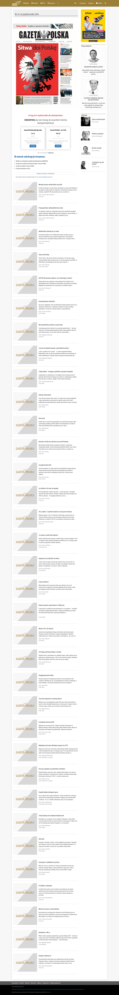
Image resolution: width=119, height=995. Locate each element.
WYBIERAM (33, 146)
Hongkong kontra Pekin (46, 675)
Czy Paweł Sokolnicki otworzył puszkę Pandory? (93, 99)
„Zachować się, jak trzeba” (98, 163)
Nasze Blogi (34, 989)
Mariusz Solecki (45, 779)
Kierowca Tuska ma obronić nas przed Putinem (53, 442)
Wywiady (44, 944)
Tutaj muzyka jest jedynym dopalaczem (51, 816)
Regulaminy (46, 983)
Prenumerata (83, 3)
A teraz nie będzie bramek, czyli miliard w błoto (54, 348)
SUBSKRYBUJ (29, 120)
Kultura (43, 430)
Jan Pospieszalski (46, 568)
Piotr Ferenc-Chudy (46, 732)
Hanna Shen (44, 685)
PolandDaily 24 (80, 989)
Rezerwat (42, 418)
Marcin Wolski (45, 405)
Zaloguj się (91, 3)
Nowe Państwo (22, 989)
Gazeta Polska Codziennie (44, 989)
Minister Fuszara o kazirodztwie (49, 909)
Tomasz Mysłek (45, 638)
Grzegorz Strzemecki (47, 919)
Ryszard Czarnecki (46, 311)
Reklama (39, 983)
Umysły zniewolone (45, 395)
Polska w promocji (97, 134)
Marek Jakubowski (46, 825)
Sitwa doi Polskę (44, 255)
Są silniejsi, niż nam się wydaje (48, 488)
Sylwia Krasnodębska (47, 966)
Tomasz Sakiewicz (46, 545)
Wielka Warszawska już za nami (49, 231)
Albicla (62, 989)
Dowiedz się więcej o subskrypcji (45, 173)
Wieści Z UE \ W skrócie (46, 629)
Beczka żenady (96, 148)
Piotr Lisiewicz (45, 452)
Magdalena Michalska (47, 335)
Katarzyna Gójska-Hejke (47, 522)
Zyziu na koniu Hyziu (98, 119)
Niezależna (14, 989)
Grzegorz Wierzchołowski (48, 194)
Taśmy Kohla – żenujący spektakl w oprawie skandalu (56, 372)
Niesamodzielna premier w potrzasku (51, 325)
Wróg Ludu (44, 547)
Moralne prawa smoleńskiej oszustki (50, 185)
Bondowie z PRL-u (44, 932)
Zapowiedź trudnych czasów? (93, 67)
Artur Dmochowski (46, 288)
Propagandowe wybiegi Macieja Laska (51, 208)
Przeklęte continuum (45, 886)
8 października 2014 (45, 465)
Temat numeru (45, 266)
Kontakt (22, 983)
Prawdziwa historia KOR (46, 722)
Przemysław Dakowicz (47, 897)
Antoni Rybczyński (46, 662)
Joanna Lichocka (45, 498)
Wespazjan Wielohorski (47, 755)
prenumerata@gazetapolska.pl (45, 177)
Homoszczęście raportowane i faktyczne (52, 605)
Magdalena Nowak (46, 942)
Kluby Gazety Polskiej (47, 804)
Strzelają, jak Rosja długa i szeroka (50, 652)
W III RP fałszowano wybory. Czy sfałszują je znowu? (55, 278)
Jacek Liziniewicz (46, 241)
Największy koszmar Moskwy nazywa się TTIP (53, 745)
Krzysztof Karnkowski (97, 136)
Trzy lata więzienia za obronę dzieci (50, 699)
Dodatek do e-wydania (47, 757)
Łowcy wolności (44, 582)
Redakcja (27, 983)
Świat (43, 383)
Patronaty (33, 983)
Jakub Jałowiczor (46, 709)
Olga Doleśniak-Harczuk (47, 381)
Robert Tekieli (45, 592)
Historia (43, 734)
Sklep (74, 989)
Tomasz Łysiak (95, 166)
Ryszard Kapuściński (47, 802)
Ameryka (41, 839)
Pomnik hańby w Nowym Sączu (48, 792)
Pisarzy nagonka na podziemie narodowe (52, 769)
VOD (28, 989)
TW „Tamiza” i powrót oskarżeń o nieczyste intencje (55, 512)
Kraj (42, 196)
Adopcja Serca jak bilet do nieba (49, 558)
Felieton (43, 313)
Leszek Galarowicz (93, 95)
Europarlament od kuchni (47, 301)
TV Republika (55, 989)
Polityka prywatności (55, 983)
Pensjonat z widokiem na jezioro (49, 862)
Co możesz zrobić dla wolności (48, 535)
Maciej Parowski (45, 872)
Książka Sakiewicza (45, 956)
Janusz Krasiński (46, 849)
